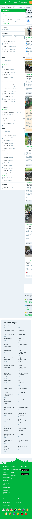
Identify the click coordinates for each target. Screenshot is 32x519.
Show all (6, 64)
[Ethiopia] (23, 510)
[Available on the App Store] (25, 470)
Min (4, 36)
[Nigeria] (3, 510)
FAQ (12, 478)
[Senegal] (27, 510)
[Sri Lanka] (10, 513)
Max (16, 36)
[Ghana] (19, 510)
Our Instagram (7, 505)
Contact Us (13, 475)
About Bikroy (6, 469)
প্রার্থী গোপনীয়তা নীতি (6, 483)
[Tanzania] (15, 510)
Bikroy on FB (6, 502)
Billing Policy (6, 480)
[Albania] (22, 513)
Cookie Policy (6, 487)
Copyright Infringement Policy (6, 492)
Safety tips (13, 472)
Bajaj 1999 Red (28, 314)
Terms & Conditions (6, 473)
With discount (9, 187)
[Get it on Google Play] (25, 474)
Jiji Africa (18, 502)
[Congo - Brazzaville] (18, 513)
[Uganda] (11, 510)
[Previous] (24, 287)
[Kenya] (7, 510)
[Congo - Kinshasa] (14, 513)
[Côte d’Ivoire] (6, 513)
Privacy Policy (6, 477)
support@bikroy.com (16, 469)
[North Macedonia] (26, 513)
